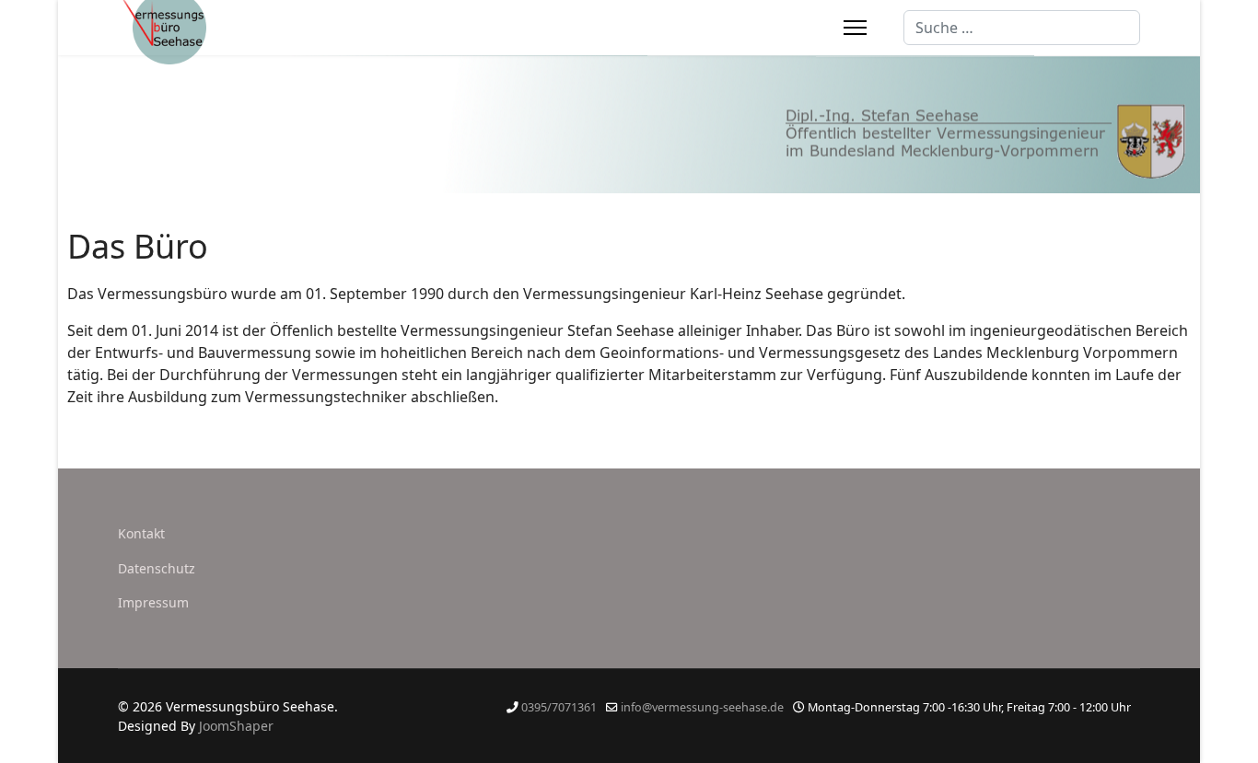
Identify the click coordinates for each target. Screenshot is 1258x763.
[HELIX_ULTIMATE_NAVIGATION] (855, 27)
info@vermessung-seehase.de (702, 707)
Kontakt (141, 533)
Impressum (153, 602)
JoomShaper (236, 725)
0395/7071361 (559, 707)
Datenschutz (156, 568)
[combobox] (1021, 27)
